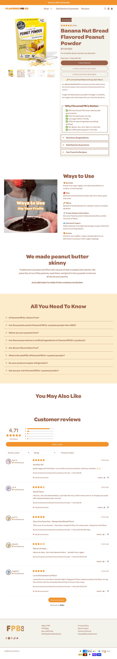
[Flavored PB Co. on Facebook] (6, 638)
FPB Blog (45, 628)
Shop (46, 8)
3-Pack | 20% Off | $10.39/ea (84, 74)
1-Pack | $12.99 (84, 63)
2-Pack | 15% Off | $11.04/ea (84, 68)
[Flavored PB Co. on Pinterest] (12, 638)
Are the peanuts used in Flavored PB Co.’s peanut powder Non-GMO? (42, 325)
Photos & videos (67, 453)
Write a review (57, 444)
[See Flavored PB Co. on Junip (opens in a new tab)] (62, 605)
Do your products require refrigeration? (28, 362)
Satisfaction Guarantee (67, 8)
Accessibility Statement (87, 634)
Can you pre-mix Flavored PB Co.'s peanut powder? (34, 370)
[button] (39, 429)
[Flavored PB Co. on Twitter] (17, 638)
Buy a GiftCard (47, 631)
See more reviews (57, 600)
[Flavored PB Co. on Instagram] (9, 638)
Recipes (85, 8)
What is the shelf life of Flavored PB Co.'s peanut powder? (37, 355)
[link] (69, 25)
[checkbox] (70, 452)
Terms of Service (84, 631)
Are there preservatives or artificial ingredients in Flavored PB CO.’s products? (47, 340)
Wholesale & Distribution (51, 634)
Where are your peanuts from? (24, 332)
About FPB (45, 625)
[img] (18, 462)
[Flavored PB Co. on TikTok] (14, 638)
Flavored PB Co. (14, 651)
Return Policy (83, 628)
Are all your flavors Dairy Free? (24, 347)
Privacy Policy (83, 625)
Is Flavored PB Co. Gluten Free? (24, 317)
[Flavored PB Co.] (16, 9)
